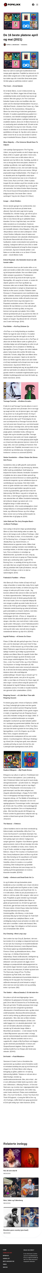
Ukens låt (6, 1258)
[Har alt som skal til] (21, 1158)
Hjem (4, 1250)
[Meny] (37, 5)
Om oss (5, 1267)
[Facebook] (33, 5)
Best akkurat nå (8, 1261)
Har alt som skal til (10, 1171)
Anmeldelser (7, 1252)
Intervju (6, 1255)
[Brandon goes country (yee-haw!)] (21, 1217)
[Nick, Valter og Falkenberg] (21, 1187)
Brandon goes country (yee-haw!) (15, 1230)
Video (5, 1264)
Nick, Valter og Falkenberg (13, 1200)
